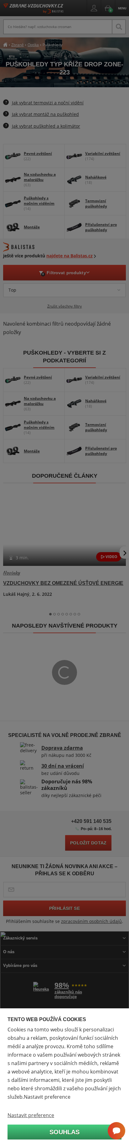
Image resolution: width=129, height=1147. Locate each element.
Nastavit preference (31, 1115)
